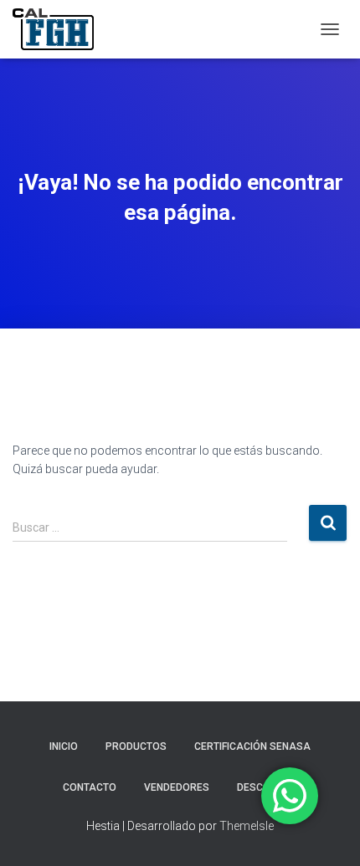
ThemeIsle (246, 826)
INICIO (63, 746)
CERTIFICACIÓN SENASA (252, 746)
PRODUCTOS (136, 746)
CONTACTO (89, 787)
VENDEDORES (176, 787)
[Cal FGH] (59, 29)
